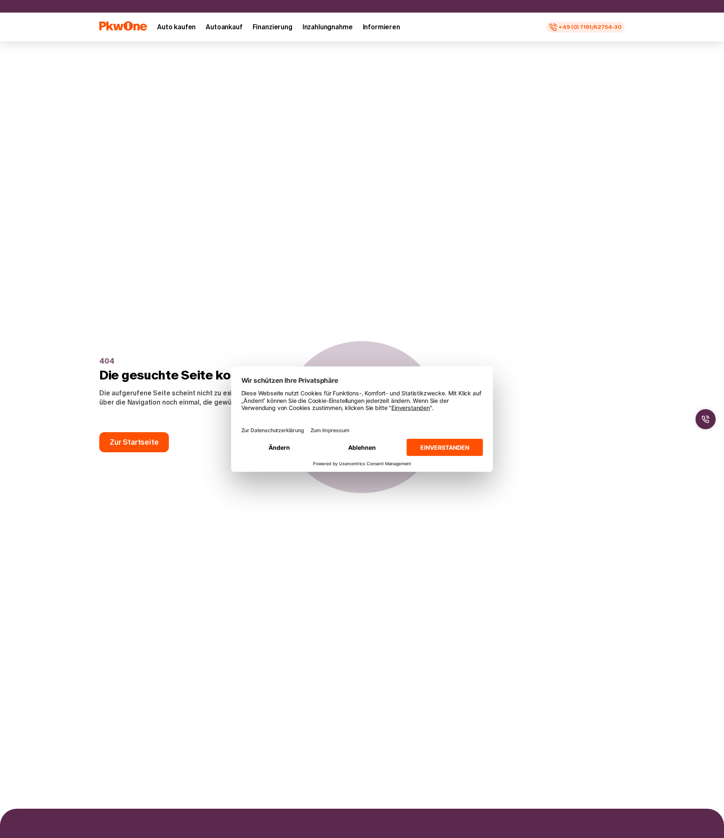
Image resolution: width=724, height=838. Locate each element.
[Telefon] (705, 419)
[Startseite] (123, 26)
